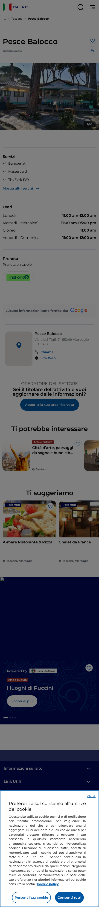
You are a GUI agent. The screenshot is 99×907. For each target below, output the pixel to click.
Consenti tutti (69, 897)
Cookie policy (48, 884)
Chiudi (91, 796)
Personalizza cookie (31, 897)
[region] (49, 848)
